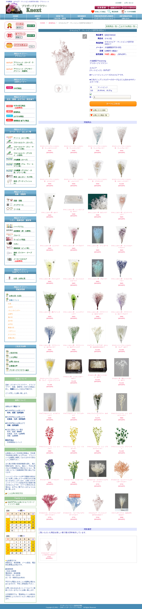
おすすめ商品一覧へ (129, 26)
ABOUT (38, 17)
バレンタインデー (14, 310)
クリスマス (12, 334)
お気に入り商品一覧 (100, 115)
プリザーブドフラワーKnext (73, 607)
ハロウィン (12, 331)
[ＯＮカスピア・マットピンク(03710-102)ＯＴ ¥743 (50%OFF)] (48, 551)
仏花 (9, 303)
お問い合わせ (128, 3)
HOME (15, 17)
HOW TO (59, 17)
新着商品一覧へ (112, 26)
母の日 (10, 317)
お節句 (10, 314)
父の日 (10, 320)
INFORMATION (126, 17)
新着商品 (52, 23)
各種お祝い (12, 338)
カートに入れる (113, 104)
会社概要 (118, 3)
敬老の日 (11, 327)
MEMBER (82, 17)
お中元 (10, 324)
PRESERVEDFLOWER (103, 17)
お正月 (10, 307)
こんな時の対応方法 (15, 493)
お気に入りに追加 (99, 110)
